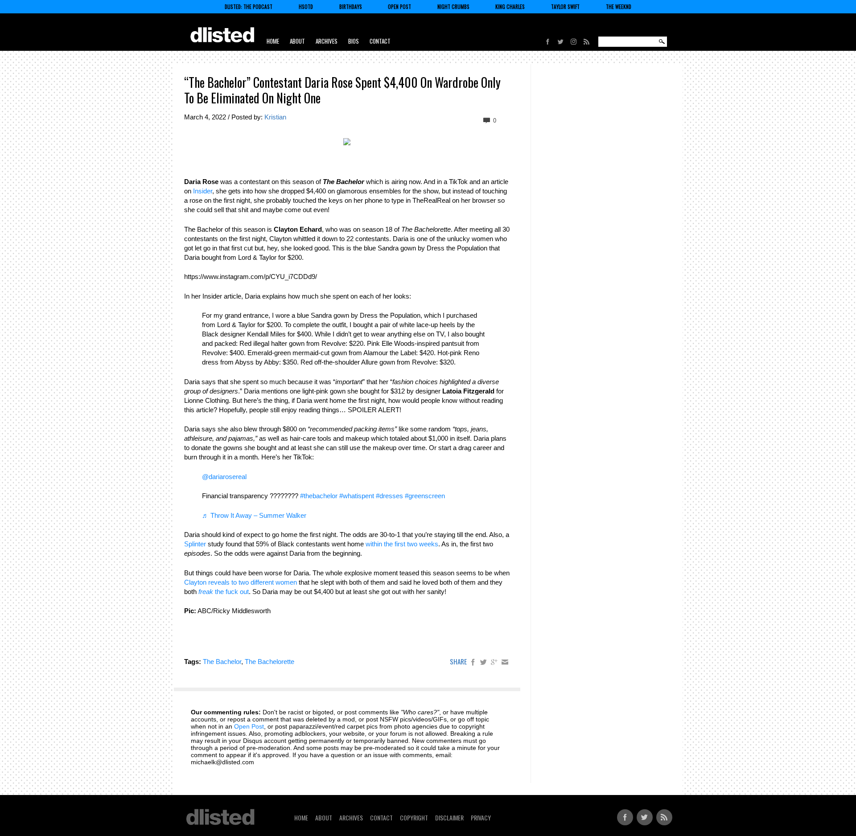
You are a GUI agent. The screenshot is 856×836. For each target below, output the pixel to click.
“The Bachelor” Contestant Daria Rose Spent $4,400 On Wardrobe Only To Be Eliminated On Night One (342, 90)
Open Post (399, 6)
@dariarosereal (224, 476)
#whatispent (356, 496)
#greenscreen (425, 496)
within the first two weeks (402, 544)
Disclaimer (449, 817)
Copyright (414, 817)
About (297, 41)
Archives (326, 41)
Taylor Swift (565, 6)
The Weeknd (618, 6)
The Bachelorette (269, 661)
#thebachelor (318, 496)
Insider (202, 191)
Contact (380, 41)
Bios (353, 41)
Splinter (195, 544)
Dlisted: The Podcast (248, 6)
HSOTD (306, 6)
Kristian (275, 117)
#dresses (389, 496)
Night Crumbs (453, 6)
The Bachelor (222, 661)
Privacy (481, 817)
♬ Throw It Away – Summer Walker (254, 515)
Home (273, 41)
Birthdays (350, 6)
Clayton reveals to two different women (240, 582)
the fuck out (223, 591)
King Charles (510, 6)
